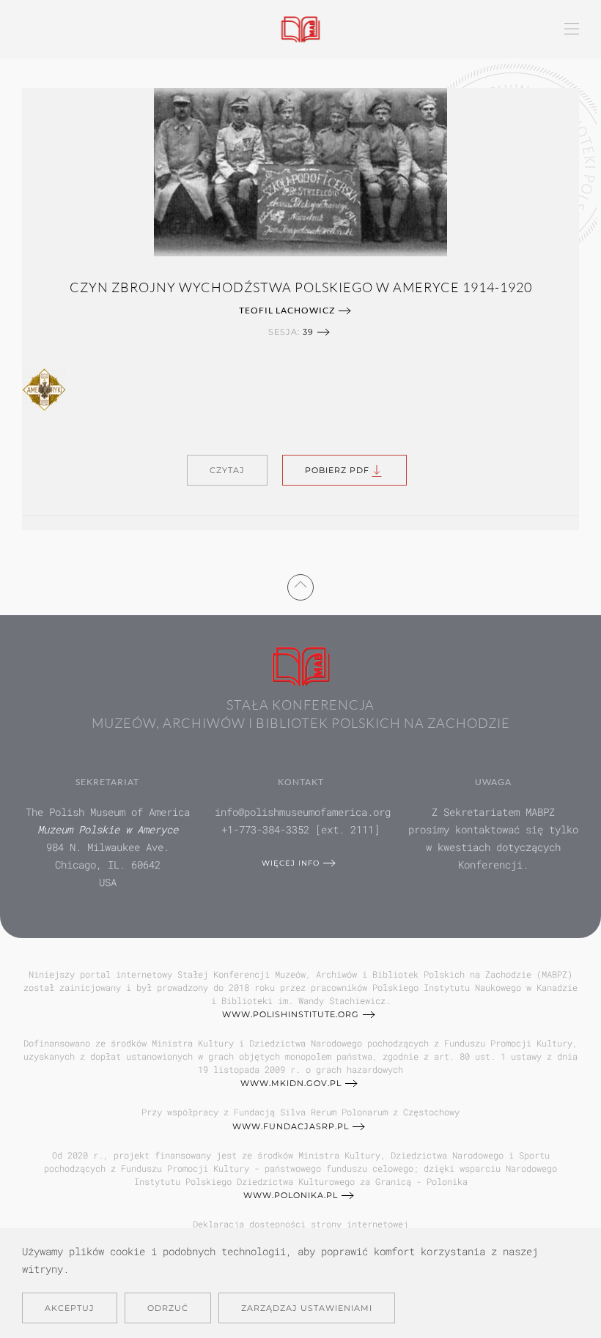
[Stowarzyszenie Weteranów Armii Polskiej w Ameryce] (44, 388)
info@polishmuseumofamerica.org (303, 812)
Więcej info (291, 863)
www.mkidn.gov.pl (291, 1083)
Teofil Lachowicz (287, 310)
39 (308, 332)
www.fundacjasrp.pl (290, 1126)
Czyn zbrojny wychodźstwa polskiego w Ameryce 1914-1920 (301, 287)
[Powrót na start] (301, 29)
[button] (571, 29)
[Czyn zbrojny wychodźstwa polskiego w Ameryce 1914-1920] (300, 170)
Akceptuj (70, 1308)
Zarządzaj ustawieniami (306, 1308)
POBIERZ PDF (337, 470)
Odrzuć (167, 1308)
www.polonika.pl (290, 1195)
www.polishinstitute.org (290, 1014)
